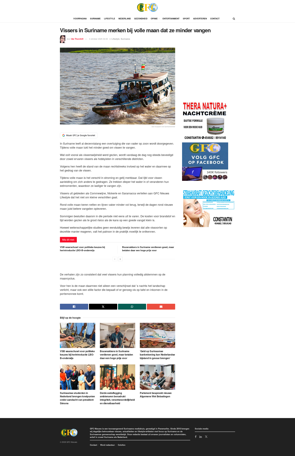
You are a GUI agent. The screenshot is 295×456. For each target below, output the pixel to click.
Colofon (121, 444)
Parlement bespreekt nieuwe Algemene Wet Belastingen (156, 394)
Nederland (124, 18)
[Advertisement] (205, 75)
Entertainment (171, 18)
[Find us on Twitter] (206, 437)
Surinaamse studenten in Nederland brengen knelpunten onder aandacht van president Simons (77, 398)
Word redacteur (107, 444)
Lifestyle (109, 18)
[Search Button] (234, 18)
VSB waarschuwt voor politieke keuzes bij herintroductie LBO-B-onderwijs (82, 248)
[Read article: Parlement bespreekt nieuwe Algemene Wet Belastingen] (157, 377)
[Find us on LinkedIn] (200, 437)
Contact (215, 18)
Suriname (95, 18)
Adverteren (200, 18)
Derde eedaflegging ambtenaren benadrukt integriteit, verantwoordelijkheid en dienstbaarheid (117, 398)
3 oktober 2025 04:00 (98, 38)
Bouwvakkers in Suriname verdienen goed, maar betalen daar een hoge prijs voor (148, 248)
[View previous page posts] (114, 259)
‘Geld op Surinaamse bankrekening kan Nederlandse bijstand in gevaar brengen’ (157, 354)
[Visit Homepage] (147, 7)
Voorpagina (80, 18)
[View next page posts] (120, 259)
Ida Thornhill (77, 38)
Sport (186, 18)
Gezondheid (140, 18)
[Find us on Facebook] (195, 437)
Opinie (154, 18)
